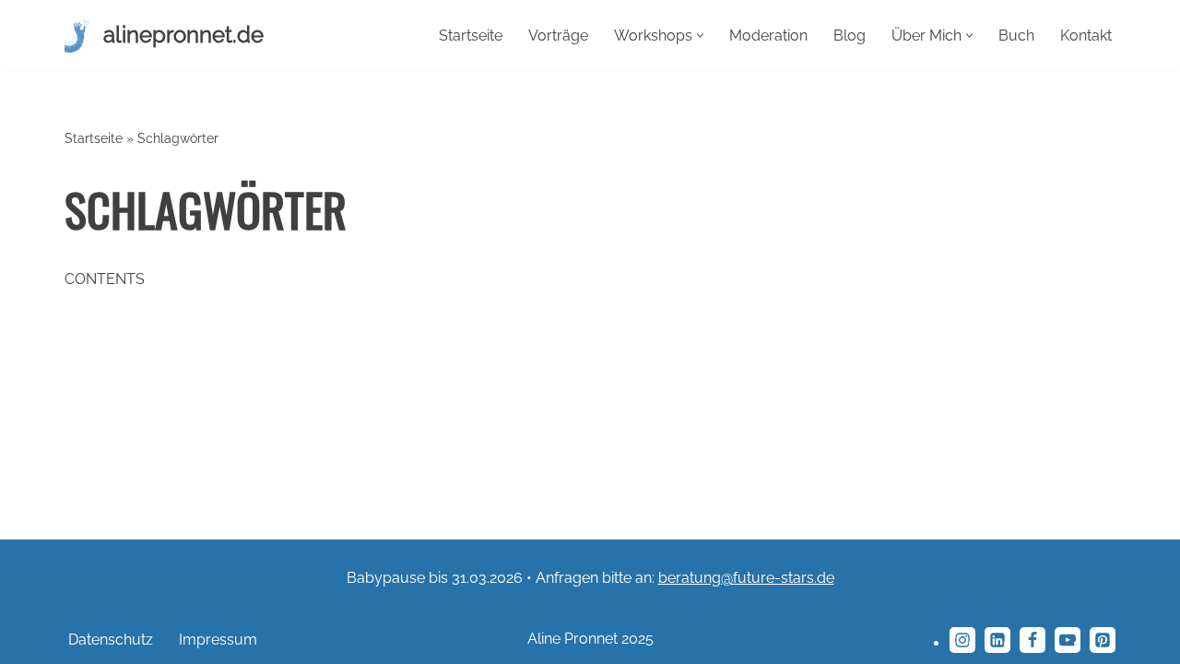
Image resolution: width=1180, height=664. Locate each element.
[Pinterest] (1102, 640)
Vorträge (558, 35)
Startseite (470, 35)
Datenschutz (110, 639)
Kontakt (1086, 35)
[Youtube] (1067, 640)
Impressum (218, 639)
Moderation (768, 35)
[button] (700, 35)
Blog (849, 35)
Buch (1016, 35)
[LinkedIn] (997, 640)
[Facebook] (1032, 640)
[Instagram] (962, 640)
